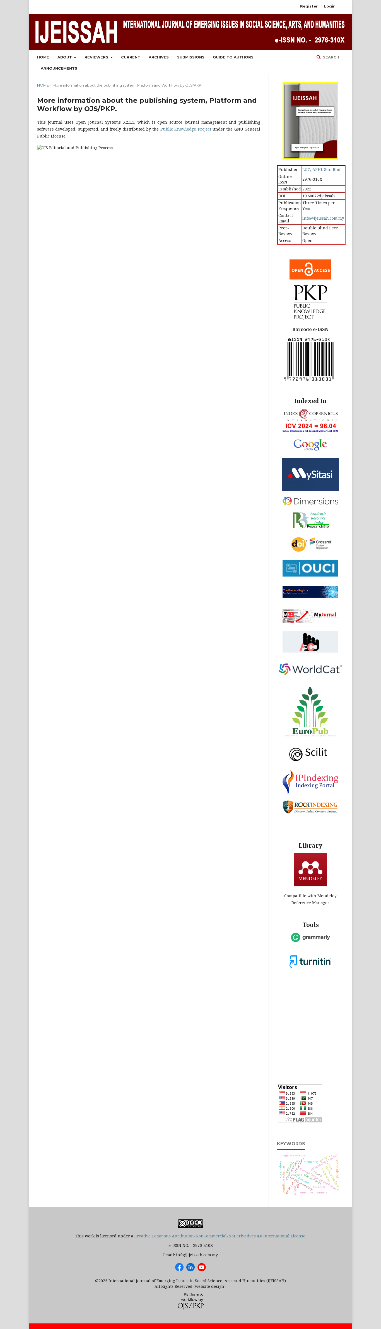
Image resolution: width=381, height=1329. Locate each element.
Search (330, 57)
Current (130, 57)
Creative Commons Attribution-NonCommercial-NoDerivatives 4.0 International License (219, 1236)
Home (43, 57)
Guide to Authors (233, 57)
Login (330, 6)
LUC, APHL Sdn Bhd (321, 169)
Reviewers (97, 57)
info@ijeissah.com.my (323, 218)
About (65, 57)
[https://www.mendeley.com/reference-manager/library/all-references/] (310, 884)
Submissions (190, 57)
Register (309, 6)
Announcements (59, 68)
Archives (159, 57)
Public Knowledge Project (185, 129)
